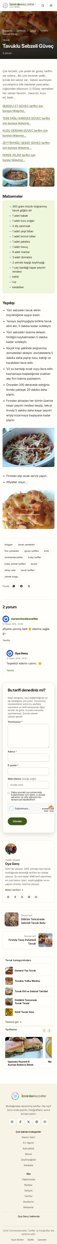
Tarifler (28, 1196)
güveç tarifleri (31, 551)
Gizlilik (30, 1239)
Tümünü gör (12, 1022)
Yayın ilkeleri (17, 1239)
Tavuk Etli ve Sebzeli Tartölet (31, 991)
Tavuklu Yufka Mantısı (27, 980)
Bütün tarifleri (13, 889)
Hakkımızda (28, 1179)
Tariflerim (21, 30)
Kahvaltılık (28, 1148)
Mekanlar (28, 1207)
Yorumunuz (15, 722)
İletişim (29, 1190)
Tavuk (33, 30)
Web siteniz (22, 779)
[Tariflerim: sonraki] (49, 1030)
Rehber (28, 1184)
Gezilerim (28, 1201)
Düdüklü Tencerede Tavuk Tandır (26, 1002)
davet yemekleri (26, 544)
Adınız (12, 751)
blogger (9, 544)
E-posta (13, 765)
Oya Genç (12, 864)
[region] (28, 1051)
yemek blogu (11, 576)
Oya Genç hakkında (28, 1216)
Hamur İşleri (28, 1137)
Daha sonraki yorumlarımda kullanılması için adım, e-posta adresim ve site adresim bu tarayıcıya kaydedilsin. (28, 796)
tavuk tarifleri (28, 570)
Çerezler (42, 1239)
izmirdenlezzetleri (14, 557)
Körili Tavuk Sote (24, 1012)
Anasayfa (7, 30)
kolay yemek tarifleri (15, 563)
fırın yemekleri (12, 551)
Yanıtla (6, 640)
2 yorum (7, 53)
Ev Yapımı (28, 1142)
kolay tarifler (34, 557)
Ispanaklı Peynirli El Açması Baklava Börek (20, 1063)
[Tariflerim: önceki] (44, 1030)
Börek (28, 1154)
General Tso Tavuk (25, 970)
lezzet (34, 563)
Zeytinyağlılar (28, 1159)
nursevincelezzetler (24, 618)
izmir (46, 551)
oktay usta (10, 570)
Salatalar (28, 1165)
